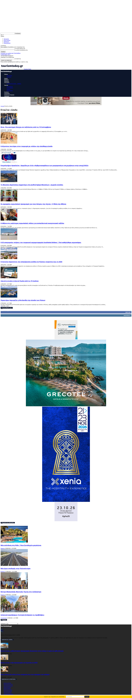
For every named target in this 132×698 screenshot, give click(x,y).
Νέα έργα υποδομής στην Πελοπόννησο (15, 568)
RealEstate (6, 79)
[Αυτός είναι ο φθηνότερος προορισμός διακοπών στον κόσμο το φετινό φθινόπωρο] (4, 647)
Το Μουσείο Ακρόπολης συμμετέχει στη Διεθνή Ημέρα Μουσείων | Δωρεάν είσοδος (32, 185)
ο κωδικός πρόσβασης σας (21, 50)
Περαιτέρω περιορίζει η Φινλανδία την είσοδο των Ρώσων (23, 300)
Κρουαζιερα (10, 86)
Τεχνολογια (6, 92)
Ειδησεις (6, 74)
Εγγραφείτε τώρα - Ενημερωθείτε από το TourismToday (54, 696)
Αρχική (2, 106)
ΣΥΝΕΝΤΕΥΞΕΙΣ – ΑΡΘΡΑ (14, 83)
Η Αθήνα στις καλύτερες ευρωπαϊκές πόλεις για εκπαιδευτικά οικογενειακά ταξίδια (32, 223)
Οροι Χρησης (7, 40)
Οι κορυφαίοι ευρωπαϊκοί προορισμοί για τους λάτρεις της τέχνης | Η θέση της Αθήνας (33, 204)
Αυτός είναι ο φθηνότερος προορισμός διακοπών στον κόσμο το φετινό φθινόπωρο (32, 651)
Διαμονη (6, 78)
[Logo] (6, 72)
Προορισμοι (6, 81)
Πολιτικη (9, 77)
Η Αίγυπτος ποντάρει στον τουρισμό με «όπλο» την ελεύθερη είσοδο (26, 146)
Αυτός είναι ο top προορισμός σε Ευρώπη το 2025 (19, 663)
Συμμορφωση (7, 43)
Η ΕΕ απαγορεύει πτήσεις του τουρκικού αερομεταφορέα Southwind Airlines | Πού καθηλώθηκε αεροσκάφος (41, 242)
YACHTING (10, 87)
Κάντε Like (127, 312)
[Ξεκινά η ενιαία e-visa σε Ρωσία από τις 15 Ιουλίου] (9, 277)
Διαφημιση (6, 41)
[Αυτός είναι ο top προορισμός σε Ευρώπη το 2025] (4, 659)
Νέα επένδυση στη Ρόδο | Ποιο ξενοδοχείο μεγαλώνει (21, 545)
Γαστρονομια (7, 93)
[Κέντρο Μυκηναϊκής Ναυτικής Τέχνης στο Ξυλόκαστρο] (14, 588)
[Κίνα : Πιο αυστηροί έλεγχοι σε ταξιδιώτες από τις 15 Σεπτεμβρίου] (9, 124)
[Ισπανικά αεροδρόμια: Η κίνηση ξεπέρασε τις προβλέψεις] (14, 611)
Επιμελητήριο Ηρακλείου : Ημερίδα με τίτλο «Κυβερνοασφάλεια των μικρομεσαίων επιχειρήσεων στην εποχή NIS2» (44, 165)
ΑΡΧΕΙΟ (3, 623)
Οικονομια (9, 75)
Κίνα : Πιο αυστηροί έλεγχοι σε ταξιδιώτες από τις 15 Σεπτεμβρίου (26, 127)
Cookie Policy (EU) (5, 54)
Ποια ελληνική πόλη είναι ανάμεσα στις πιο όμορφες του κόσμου (25, 674)
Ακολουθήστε (127, 315)
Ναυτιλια (6, 85)
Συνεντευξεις (6, 82)
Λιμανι (8, 89)
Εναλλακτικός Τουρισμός (9, 94)
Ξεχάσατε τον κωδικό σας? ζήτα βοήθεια (10, 53)
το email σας (18, 58)
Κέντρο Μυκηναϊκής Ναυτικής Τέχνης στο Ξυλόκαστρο (21, 592)
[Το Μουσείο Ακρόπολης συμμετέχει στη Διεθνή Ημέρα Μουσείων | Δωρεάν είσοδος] (9, 181)
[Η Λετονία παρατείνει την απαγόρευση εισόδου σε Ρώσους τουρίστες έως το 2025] (9, 258)
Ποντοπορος (10, 90)
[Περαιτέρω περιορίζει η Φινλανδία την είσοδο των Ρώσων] (9, 297)
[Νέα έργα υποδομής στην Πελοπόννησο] (14, 565)
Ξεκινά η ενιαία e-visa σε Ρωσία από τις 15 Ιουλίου (20, 281)
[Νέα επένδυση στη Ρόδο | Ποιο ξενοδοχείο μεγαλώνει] (14, 542)
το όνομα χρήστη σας (20, 48)
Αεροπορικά (6, 96)
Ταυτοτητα (6, 39)
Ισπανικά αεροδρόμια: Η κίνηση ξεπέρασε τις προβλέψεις (22, 615)
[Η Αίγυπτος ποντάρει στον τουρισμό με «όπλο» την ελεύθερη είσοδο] (9, 143)
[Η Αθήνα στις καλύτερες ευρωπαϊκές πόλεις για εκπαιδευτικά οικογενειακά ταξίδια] (9, 220)
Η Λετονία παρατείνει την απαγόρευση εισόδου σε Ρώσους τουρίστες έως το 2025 (31, 262)
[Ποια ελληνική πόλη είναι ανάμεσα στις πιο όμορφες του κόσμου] (4, 671)
